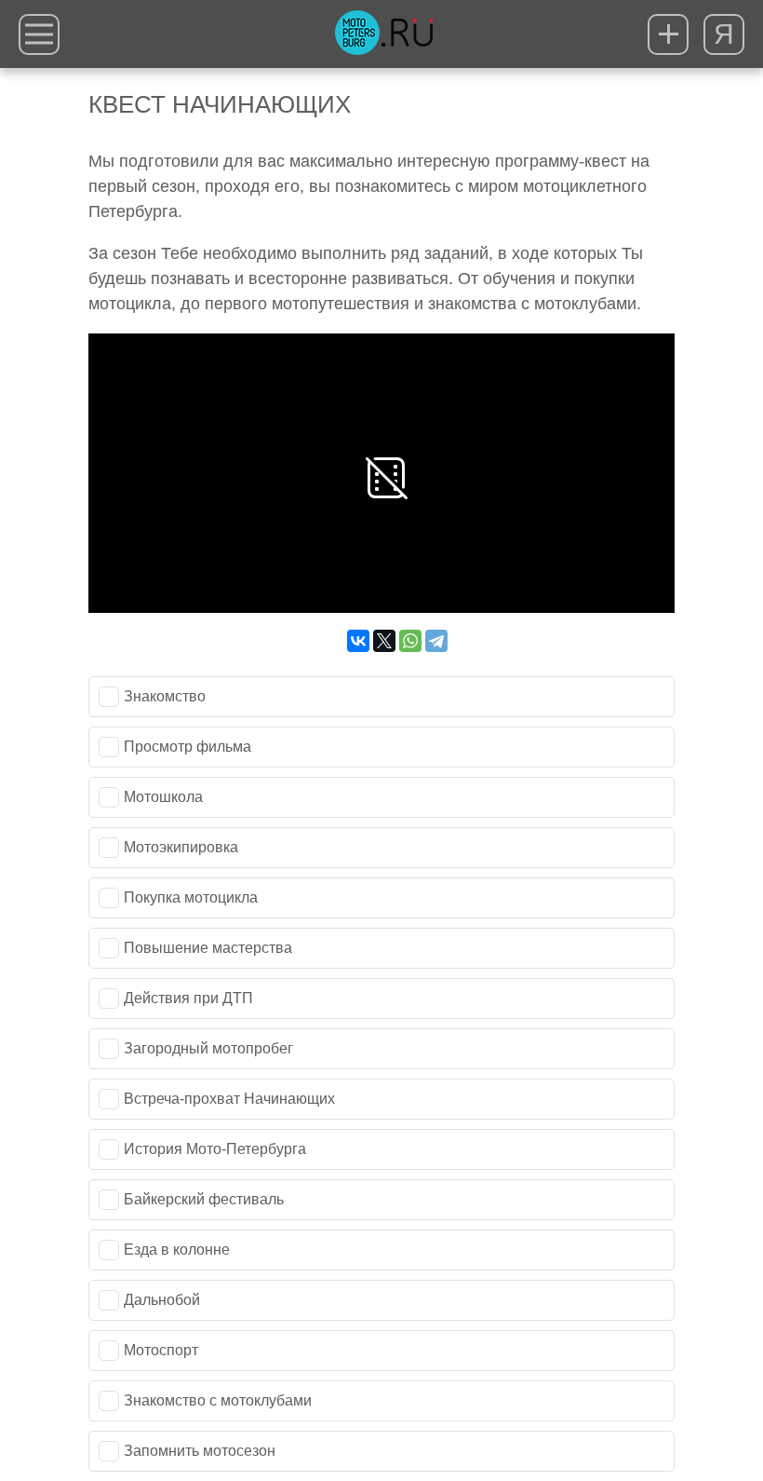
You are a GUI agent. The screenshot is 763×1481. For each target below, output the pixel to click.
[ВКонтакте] (358, 641)
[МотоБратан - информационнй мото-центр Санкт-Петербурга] (384, 34)
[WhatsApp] (410, 641)
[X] (384, 641)
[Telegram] (436, 641)
